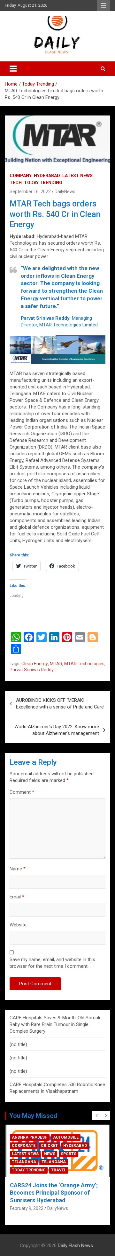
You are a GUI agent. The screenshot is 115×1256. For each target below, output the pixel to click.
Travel (74, 1170)
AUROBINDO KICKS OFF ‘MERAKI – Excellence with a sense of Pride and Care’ (60, 703)
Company (21, 175)
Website (18, 925)
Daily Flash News (75, 1245)
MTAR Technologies (84, 663)
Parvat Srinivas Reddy (32, 669)
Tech (16, 182)
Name (18, 869)
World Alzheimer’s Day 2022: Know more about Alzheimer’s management (56, 730)
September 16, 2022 (30, 191)
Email (17, 897)
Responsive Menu (103, 5)
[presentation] (96, 1115)
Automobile (24, 1162)
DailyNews (65, 191)
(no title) (18, 1044)
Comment (22, 792)
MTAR (56, 663)
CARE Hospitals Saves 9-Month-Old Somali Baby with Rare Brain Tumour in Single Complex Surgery (55, 1024)
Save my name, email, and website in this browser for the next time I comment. (52, 963)
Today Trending (43, 182)
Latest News (77, 175)
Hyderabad (47, 175)
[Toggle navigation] (13, 68)
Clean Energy (34, 663)
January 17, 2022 (27, 1201)
